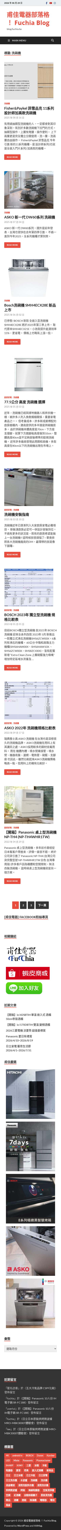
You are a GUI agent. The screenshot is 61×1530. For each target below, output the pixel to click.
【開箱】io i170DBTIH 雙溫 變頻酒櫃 (28, 1024)
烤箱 (23, 1490)
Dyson (40, 1455)
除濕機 (33, 1500)
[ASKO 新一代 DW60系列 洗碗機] (30, 190)
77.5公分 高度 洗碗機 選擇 (24, 402)
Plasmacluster (43, 1460)
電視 (52, 1500)
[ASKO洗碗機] (30, 1274)
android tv (17, 1455)
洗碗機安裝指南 (16, 514)
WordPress (23, 1525)
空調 (8, 1495)
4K (7, 1455)
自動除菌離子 (30, 1495)
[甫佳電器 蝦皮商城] (28, 978)
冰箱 (36, 1465)
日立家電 (43, 1475)
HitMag (38, 1525)
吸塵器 (9, 1470)
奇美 (26, 1470)
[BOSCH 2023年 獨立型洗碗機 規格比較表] (30, 587)
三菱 (28, 1465)
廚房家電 (8, 397)
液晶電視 (10, 1485)
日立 (8, 1475)
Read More (11, 156)
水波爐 (24, 1480)
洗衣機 (44, 1480)
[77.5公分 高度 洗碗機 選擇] (30, 375)
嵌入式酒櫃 (37, 1470)
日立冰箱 (18, 1475)
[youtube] (51, 3)
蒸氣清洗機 (46, 1495)
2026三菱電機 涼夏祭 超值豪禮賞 (26, 1030)
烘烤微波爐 (11, 1490)
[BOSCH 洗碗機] (30, 1327)
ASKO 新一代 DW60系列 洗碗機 (29, 217)
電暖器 (43, 1500)
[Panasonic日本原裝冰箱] (30, 1170)
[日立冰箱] (30, 1117)
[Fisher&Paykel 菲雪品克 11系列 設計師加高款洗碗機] (30, 81)
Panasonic (28, 1460)
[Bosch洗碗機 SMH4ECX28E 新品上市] (30, 278)
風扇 (8, 1505)
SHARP (9, 1465)
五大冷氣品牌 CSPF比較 (40, 1388)
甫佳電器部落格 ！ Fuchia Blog (28, 18)
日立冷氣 (30, 1475)
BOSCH (29, 1455)
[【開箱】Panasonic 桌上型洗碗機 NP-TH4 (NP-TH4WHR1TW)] (30, 805)
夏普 (18, 1470)
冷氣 (44, 1465)
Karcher (51, 1455)
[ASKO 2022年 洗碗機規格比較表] (30, 700)
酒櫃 (16, 1500)
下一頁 (42, 905)
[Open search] (52, 40)
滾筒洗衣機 (42, 1485)
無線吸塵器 (33, 1490)
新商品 (50, 1470)
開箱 (24, 1500)
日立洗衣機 (11, 1480)
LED (8, 1460)
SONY (20, 1465)
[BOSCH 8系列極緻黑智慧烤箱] (30, 1222)
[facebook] (47, 3)
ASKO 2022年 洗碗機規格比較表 (30, 728)
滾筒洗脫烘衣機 (26, 1485)
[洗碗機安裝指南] (30, 487)
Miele (16, 1460)
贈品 (8, 1500)
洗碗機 (7, 103)
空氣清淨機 (48, 1490)
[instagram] (55, 3)
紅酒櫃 (17, 1495)
